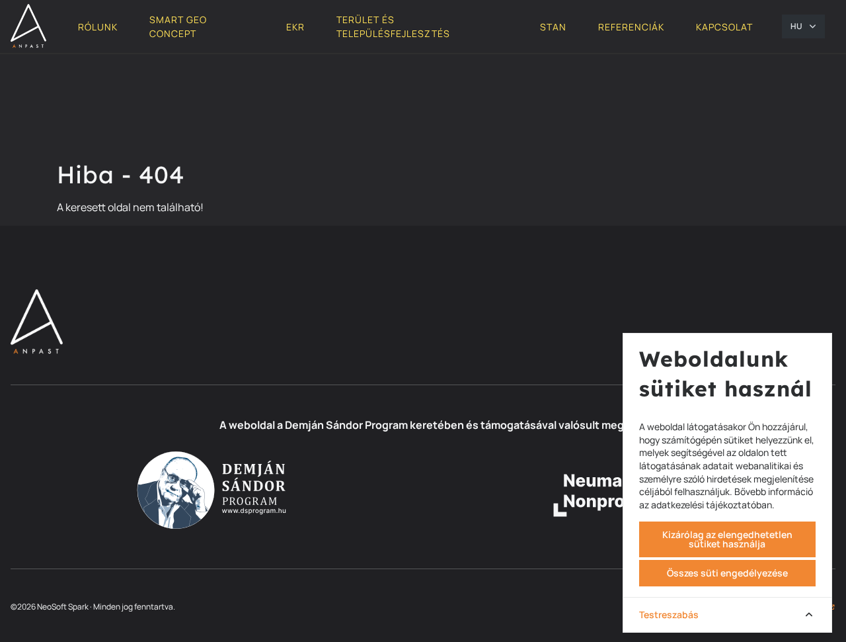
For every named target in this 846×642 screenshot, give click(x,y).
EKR (295, 27)
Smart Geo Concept (178, 26)
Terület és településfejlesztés (393, 26)
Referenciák (631, 27)
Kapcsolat (724, 27)
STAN (553, 27)
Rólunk (98, 27)
